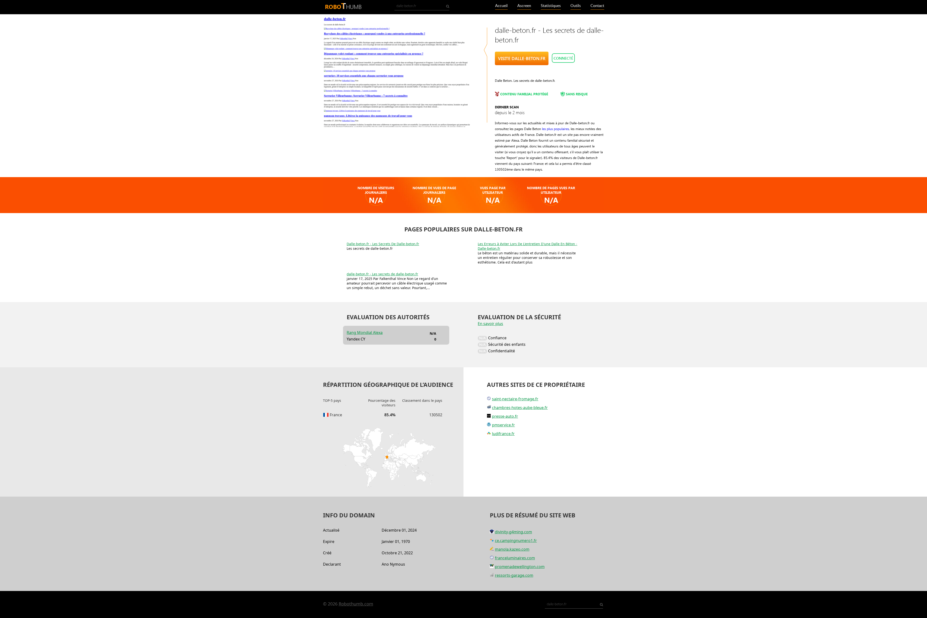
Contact (597, 6)
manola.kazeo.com (512, 549)
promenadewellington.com (520, 566)
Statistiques (551, 6)
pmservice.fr (503, 425)
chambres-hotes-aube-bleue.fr (520, 407)
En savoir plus (490, 323)
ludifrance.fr (503, 433)
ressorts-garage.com (514, 575)
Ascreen (524, 6)
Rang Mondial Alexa (365, 332)
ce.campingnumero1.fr (516, 540)
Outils (575, 6)
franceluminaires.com (515, 558)
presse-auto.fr (505, 416)
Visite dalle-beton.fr (521, 58)
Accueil (501, 6)
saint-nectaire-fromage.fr (515, 399)
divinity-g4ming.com (513, 532)
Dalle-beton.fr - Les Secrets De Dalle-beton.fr (383, 244)
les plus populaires (555, 128)
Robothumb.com (356, 604)
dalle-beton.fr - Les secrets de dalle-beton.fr (382, 274)
